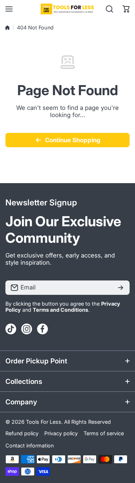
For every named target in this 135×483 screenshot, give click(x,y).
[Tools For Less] (68, 9)
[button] (126, 9)
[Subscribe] (121, 287)
